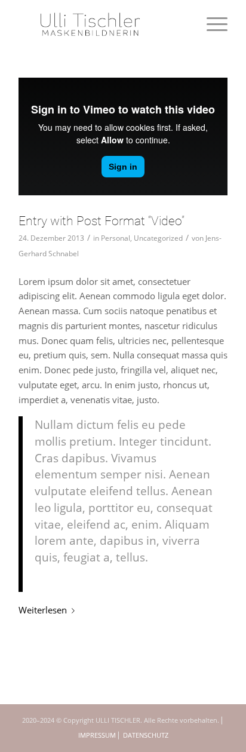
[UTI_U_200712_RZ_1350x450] (102, 24)
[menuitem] (211, 24)
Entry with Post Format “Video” (101, 221)
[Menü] (211, 24)
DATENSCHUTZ (145, 734)
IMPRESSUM (97, 734)
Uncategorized (158, 238)
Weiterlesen (43, 610)
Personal (115, 238)
